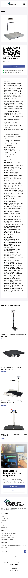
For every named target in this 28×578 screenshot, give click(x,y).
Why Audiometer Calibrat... (8, 537)
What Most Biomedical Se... (8, 539)
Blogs (2, 525)
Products (3, 520)
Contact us (4, 527)
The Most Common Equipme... (8, 533)
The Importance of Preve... (8, 535)
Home (2, 516)
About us (3, 522)
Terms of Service (14, 570)
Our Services (4, 518)
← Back (3, 11)
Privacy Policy (14, 568)
